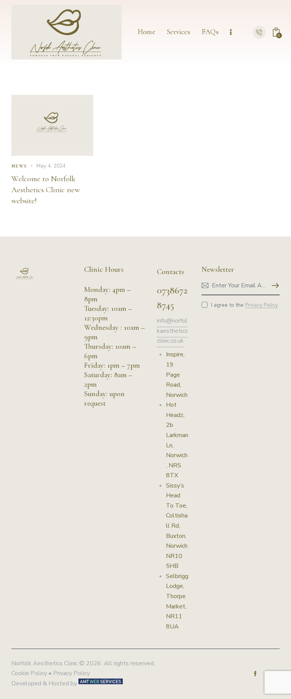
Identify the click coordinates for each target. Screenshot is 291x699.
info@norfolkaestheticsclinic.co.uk (172, 331)
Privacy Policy (261, 305)
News (19, 166)
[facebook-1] (255, 673)
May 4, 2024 (51, 165)
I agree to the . (245, 305)
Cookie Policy (29, 673)
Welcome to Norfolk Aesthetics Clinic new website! (45, 189)
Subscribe (274, 285)
